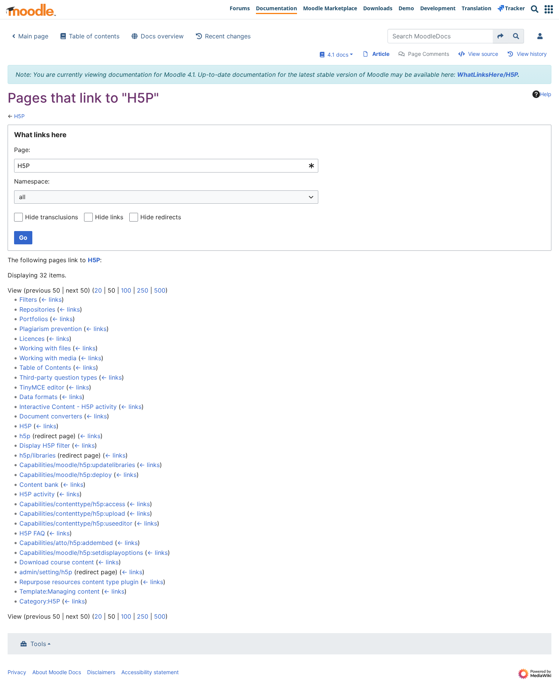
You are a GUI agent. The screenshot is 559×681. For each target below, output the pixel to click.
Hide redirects (160, 217)
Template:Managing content (59, 591)
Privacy (17, 672)
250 (142, 290)
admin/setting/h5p (45, 572)
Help (545, 94)
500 (159, 290)
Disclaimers (101, 672)
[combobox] (166, 166)
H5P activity (37, 494)
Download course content (56, 562)
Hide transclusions (51, 217)
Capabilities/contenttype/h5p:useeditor (75, 523)
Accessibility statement (150, 672)
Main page (33, 36)
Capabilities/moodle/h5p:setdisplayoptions (81, 552)
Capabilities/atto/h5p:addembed (66, 542)
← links (51, 299)
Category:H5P (39, 601)
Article (380, 54)
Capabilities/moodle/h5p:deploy (65, 474)
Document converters (50, 416)
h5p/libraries (37, 455)
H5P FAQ (32, 533)
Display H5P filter (44, 445)
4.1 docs (336, 54)
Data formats (38, 397)
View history (532, 54)
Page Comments (428, 54)
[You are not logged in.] (541, 36)
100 (126, 290)
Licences (31, 338)
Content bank (39, 484)
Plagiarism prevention (50, 329)
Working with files (45, 348)
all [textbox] (22, 197)
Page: (22, 150)
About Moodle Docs (56, 672)
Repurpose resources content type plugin (78, 582)
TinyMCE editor (41, 387)
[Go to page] (500, 36)
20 (98, 290)
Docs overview (162, 36)
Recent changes (228, 36)
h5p (24, 436)
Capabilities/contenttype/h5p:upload (72, 513)
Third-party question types (58, 377)
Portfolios (33, 319)
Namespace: (31, 181)
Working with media (47, 358)
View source (483, 54)
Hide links (109, 217)
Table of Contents (45, 367)
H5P (19, 116)
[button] (549, 9)
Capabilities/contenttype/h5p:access (72, 504)
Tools (38, 644)
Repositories (37, 309)
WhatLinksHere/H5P (487, 74)
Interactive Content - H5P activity (68, 406)
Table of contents (94, 36)
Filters (28, 299)
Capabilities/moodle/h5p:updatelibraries (77, 465)
